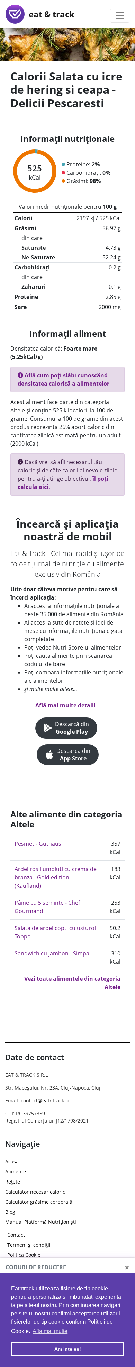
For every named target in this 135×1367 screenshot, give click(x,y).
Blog (10, 1212)
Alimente (15, 1171)
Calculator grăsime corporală (38, 1201)
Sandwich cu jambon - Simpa (52, 953)
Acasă (12, 1161)
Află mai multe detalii (65, 705)
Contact (16, 1234)
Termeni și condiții (29, 1244)
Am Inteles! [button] (67, 1349)
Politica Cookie (23, 1255)
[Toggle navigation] (119, 16)
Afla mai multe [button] (50, 1331)
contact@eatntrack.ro (45, 1100)
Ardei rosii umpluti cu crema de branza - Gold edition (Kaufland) (56, 877)
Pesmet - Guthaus (38, 844)
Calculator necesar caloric (35, 1191)
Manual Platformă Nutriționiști (40, 1222)
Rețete (12, 1181)
